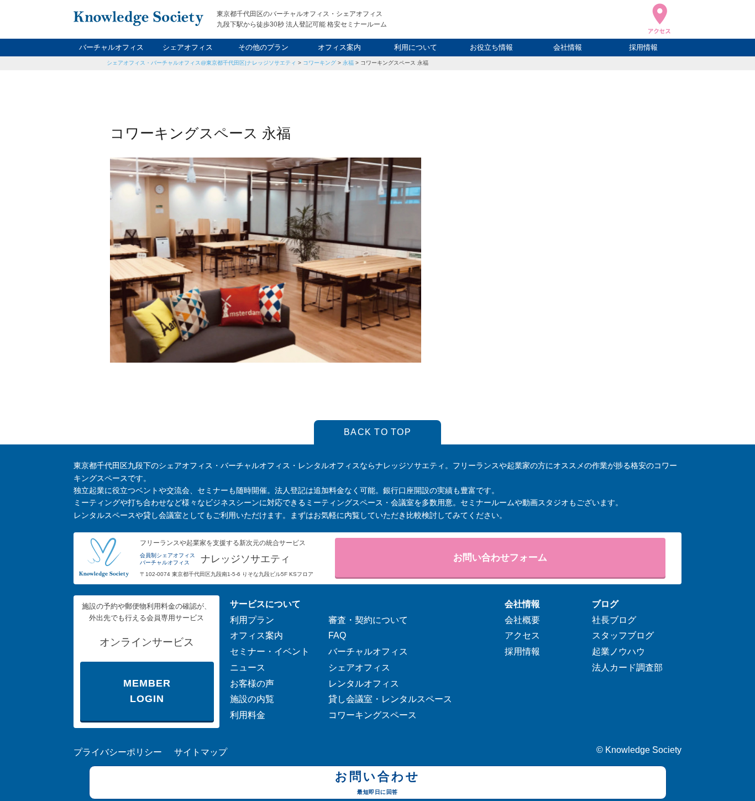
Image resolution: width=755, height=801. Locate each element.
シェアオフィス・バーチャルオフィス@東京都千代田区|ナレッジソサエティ (201, 63)
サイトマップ (200, 752)
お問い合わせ (377, 781)
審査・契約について (368, 620)
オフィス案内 (339, 47)
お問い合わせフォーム (500, 557)
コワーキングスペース (372, 715)
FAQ (337, 635)
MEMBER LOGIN (146, 691)
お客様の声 (252, 683)
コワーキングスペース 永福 (394, 63)
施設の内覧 (252, 699)
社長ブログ (614, 620)
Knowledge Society (643, 750)
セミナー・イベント (270, 651)
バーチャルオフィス (111, 47)
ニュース (247, 667)
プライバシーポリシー (118, 752)
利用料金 (247, 715)
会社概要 (522, 620)
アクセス (522, 635)
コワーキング (319, 63)
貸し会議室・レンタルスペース (390, 699)
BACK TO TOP (377, 432)
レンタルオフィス (363, 683)
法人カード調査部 (627, 667)
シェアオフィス (187, 47)
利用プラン (252, 620)
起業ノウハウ (618, 651)
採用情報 (643, 47)
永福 (348, 63)
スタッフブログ (623, 635)
